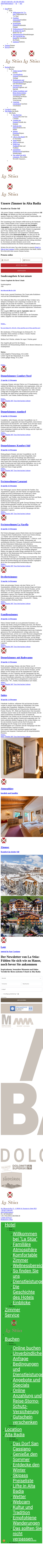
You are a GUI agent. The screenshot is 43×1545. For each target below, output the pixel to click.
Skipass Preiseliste (23, 1478)
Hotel (10, 1224)
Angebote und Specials (26, 1382)
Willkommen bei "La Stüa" (25, 1236)
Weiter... (3, 324)
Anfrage (27, 401)
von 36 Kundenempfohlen (20, 1009)
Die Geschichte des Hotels (24, 1292)
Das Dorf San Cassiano (25, 1446)
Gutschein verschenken (25, 1419)
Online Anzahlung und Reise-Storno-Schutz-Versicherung (27, 1401)
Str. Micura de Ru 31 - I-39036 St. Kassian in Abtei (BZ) (19, 1208)
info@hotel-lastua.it (7, 3)
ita (16, 3)
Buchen (12, 1339)
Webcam (21, 1501)
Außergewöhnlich (21, 1007)
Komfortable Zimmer (25, 1257)
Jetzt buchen (21, 401)
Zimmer (12, 1309)
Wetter (19, 1496)
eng (21, 3)
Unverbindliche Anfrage (27, 1356)
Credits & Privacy (6, 1218)
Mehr (3, 401)
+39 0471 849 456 (6, 1210)
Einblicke (21, 1302)
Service (12, 1315)
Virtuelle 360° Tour (11, 401)
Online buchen (27, 1348)
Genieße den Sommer (25, 1456)
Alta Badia (15, 1434)
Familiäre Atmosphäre (25, 1247)
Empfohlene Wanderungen (26, 1520)
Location (13, 1429)
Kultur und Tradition (23, 1509)
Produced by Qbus (7, 1219)
